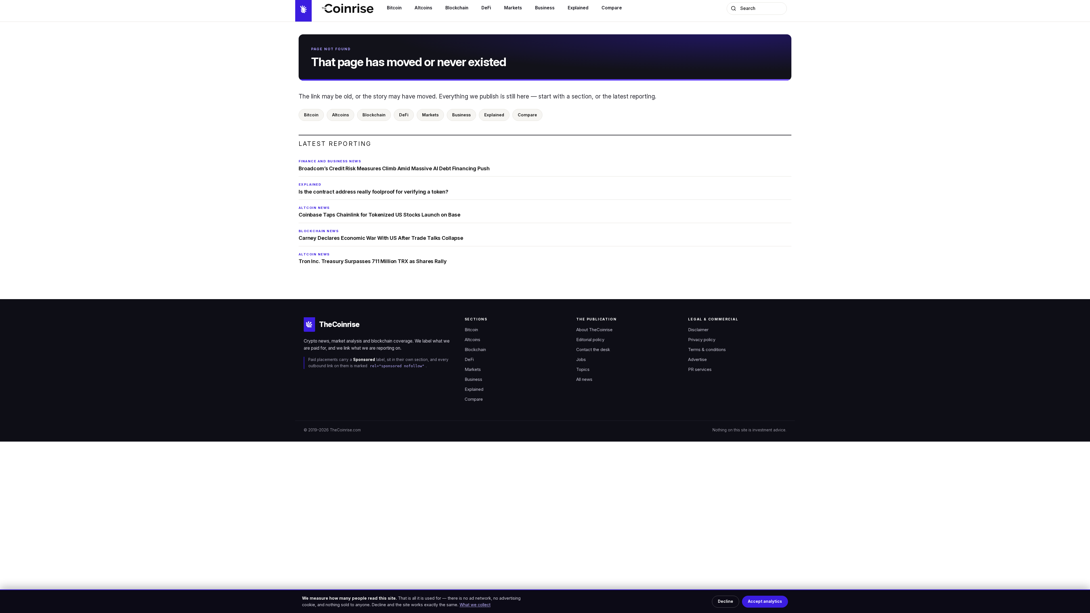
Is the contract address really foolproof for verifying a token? (373, 188)
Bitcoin (311, 114)
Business (461, 114)
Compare (527, 114)
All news (584, 379)
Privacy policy (701, 339)
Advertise (697, 359)
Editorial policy (590, 339)
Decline (725, 601)
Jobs (581, 359)
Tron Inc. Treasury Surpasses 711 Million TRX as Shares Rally (373, 258)
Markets (430, 114)
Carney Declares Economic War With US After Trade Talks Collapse (381, 235)
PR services (700, 369)
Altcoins (340, 114)
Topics (583, 369)
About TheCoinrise (594, 329)
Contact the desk (593, 349)
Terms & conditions (707, 349)
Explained (494, 114)
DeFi (403, 114)
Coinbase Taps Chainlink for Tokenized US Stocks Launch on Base (379, 212)
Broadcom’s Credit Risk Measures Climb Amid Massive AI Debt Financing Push (394, 165)
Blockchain (373, 114)
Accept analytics (765, 601)
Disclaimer (698, 329)
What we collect (475, 604)
